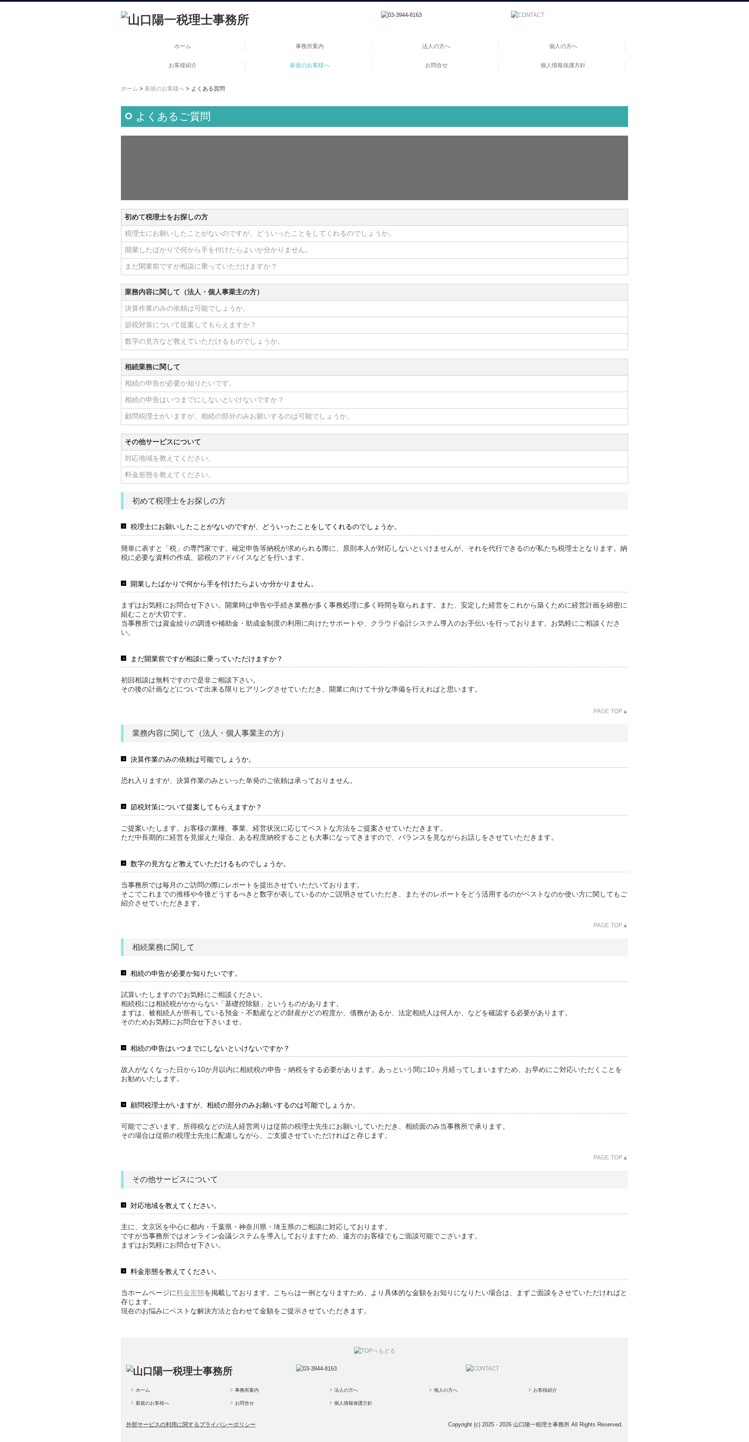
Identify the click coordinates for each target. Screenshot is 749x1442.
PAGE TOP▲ (610, 711)
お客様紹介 (183, 65)
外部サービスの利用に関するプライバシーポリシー (191, 1424)
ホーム (182, 46)
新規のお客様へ (309, 65)
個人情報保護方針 (563, 65)
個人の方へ (563, 46)
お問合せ (436, 65)
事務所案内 (310, 46)
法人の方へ (436, 46)
